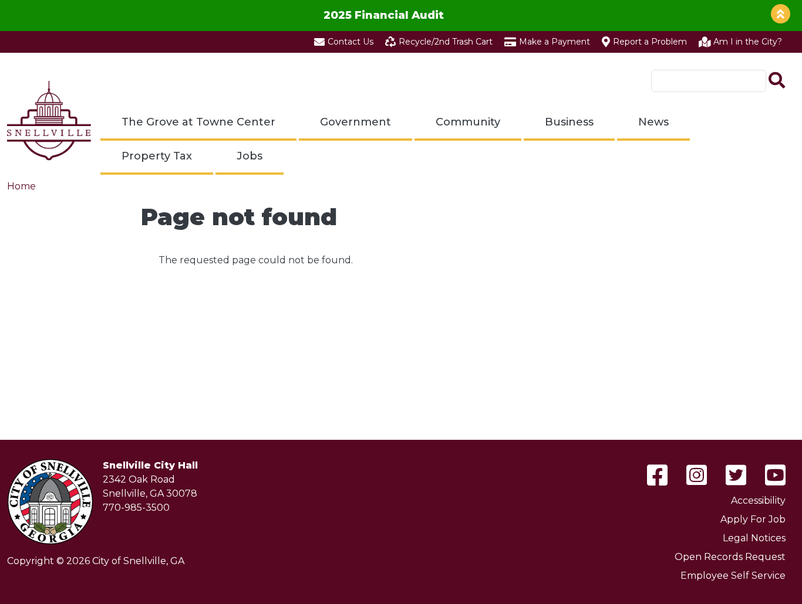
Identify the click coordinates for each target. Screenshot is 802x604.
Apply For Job (753, 519)
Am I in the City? (747, 41)
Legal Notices (754, 538)
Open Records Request (730, 556)
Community (468, 122)
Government (355, 122)
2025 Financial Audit (384, 15)
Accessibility (758, 500)
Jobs (249, 156)
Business (569, 122)
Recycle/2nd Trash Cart (446, 41)
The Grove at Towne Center (198, 122)
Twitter (736, 475)
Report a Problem (650, 41)
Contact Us (350, 41)
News (653, 122)
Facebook (657, 475)
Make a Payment (554, 41)
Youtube (775, 475)
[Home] (49, 121)
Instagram (696, 475)
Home (21, 186)
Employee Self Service (733, 575)
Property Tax (157, 156)
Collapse (780, 13)
